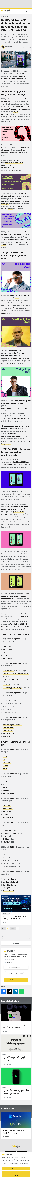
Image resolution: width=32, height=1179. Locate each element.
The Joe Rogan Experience (12, 725)
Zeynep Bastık (8, 809)
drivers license (8, 671)
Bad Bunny (7, 646)
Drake (5, 655)
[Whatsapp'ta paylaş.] (22, 991)
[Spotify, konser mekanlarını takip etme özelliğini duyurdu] (16, 1012)
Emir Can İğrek (8, 793)
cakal (5, 787)
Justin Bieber (7, 658)
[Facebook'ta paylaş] (4, 991)
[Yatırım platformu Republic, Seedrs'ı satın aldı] (16, 1120)
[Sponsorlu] (16, 903)
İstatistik (4, 16)
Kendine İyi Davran (10, 879)
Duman (5, 766)
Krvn (5, 836)
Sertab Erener (8, 817)
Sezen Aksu (7, 763)
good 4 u (6, 685)
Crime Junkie (8, 731)
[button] (16, 133)
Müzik (3, 928)
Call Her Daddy (8, 728)
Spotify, (26, 73)
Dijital (4, 1023)
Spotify (13, 928)
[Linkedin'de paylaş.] (16, 991)
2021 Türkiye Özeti (21, 616)
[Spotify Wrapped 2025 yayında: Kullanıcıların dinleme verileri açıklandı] (16, 1043)
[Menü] (30, 11)
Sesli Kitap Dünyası (10, 885)
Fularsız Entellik (8, 891)
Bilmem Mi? (7, 830)
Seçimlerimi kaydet (16, 980)
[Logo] (5, 11)
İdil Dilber (5, 1031)
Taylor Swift (7, 649)
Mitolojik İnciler (8, 888)
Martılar (6, 842)
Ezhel (5, 757)
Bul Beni (6, 839)
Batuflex (6, 790)
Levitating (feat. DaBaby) (12, 688)
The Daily (6, 736)
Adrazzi (5, 922)
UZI (4, 760)
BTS (4, 652)
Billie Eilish (7, 811)
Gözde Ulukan (7, 1064)
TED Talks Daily (8, 733)
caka (4, 769)
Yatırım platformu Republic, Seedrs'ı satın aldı (13, 1132)
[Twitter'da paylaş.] (10, 991)
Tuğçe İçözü (6, 1136)
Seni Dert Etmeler (9, 833)
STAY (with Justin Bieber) (12, 679)
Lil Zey (5, 814)
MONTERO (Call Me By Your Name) (16, 674)
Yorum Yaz (16, 943)
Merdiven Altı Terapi (10, 882)
